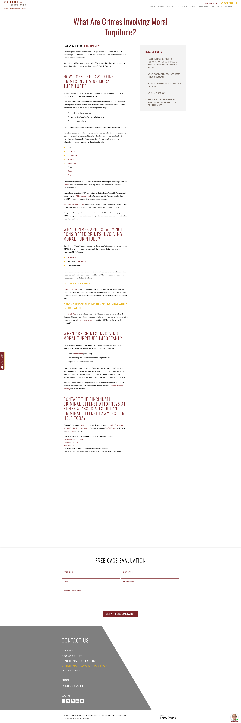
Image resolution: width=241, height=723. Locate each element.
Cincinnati (70, 431)
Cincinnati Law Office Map (84, 665)
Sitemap (78, 718)
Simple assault (73, 257)
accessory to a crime (89, 213)
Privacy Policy (69, 718)
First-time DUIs (69, 314)
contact (83, 425)
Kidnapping (72, 163)
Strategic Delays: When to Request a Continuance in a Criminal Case (162, 102)
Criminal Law (92, 46)
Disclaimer (86, 718)
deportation (78, 354)
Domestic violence (70, 289)
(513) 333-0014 (110, 428)
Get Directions (71, 670)
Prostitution (72, 155)
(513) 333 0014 (228, 3)
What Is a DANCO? (156, 93)
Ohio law (67, 185)
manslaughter (82, 261)
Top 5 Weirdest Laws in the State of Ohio (164, 84)
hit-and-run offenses (84, 320)
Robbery (71, 159)
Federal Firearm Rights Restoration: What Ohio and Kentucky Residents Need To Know (162, 63)
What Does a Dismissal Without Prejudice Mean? (164, 75)
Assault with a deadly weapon (74, 204)
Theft (70, 175)
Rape (70, 171)
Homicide (71, 151)
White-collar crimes (83, 196)
